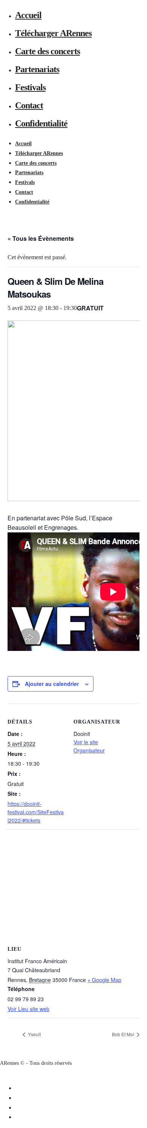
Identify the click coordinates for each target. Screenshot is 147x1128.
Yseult (34, 1034)
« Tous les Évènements (41, 238)
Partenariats (37, 69)
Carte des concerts (47, 51)
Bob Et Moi (123, 1034)
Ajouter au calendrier (52, 683)
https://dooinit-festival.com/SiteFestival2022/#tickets (36, 812)
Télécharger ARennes (53, 33)
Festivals (30, 87)
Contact (29, 105)
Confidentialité (41, 123)
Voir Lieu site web (28, 1008)
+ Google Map (104, 980)
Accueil (28, 15)
